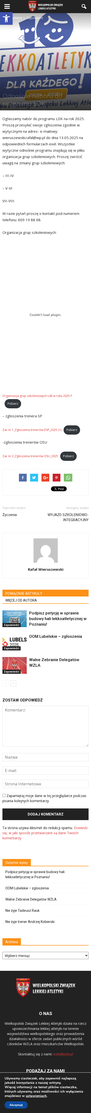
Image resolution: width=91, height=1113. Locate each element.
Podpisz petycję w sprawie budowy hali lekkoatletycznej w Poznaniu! (58, 619)
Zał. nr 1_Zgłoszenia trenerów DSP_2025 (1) (31, 430)
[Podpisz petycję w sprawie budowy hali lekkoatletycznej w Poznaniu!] (14, 618)
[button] (6, 18)
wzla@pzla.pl (63, 1054)
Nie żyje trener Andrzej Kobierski (30, 922)
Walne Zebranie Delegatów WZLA (31, 899)
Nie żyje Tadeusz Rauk (22, 910)
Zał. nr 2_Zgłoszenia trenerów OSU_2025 (30, 456)
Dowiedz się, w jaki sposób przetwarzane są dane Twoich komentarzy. (45, 832)
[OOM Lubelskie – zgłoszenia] (14, 642)
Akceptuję (16, 1105)
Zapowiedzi (10, 87)
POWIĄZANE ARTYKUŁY (23, 594)
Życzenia (9, 515)
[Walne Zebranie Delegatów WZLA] (14, 665)
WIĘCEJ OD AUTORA (21, 600)
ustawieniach (36, 1096)
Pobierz (13, 404)
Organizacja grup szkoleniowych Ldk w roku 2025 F (37, 396)
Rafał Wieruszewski (45, 569)
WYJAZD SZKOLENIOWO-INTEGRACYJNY (68, 517)
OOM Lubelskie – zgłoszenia (55, 636)
